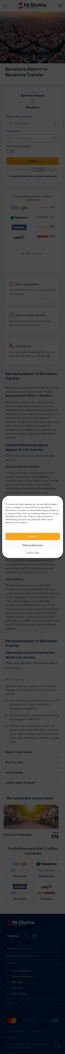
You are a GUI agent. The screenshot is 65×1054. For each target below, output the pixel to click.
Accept (32, 536)
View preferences (33, 545)
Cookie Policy (32, 552)
